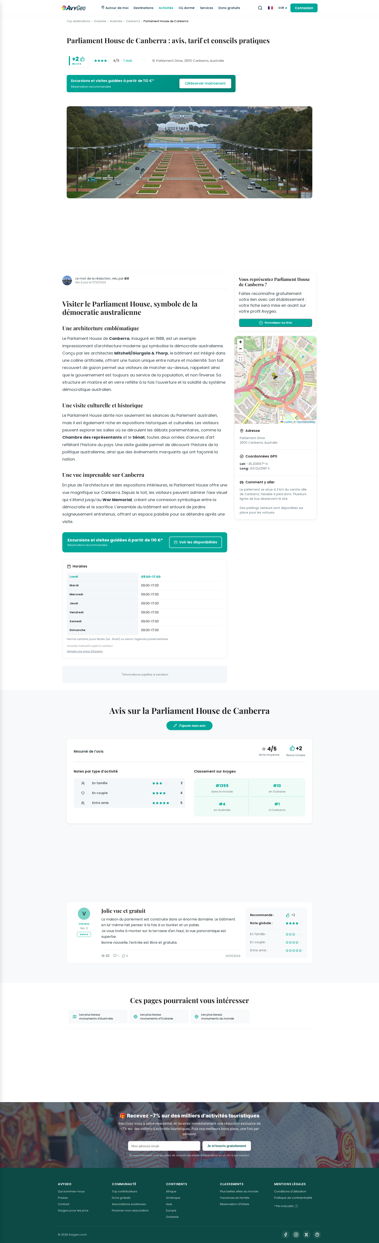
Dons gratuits (229, 8)
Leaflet (287, 422)
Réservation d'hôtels (234, 1204)
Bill (126, 278)
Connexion (304, 8)
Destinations (144, 8)
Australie (116, 21)
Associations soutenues (129, 1204)
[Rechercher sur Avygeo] (260, 8)
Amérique (173, 1198)
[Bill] (67, 280)
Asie (169, 1204)
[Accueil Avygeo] (73, 7)
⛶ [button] (240, 358)
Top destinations (78, 21)
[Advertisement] (189, 234)
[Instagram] (296, 1235)
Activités (166, 8)
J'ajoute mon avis (192, 725)
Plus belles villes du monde (239, 1191)
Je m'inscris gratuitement (226, 1146)
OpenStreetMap (306, 422)
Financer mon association (130, 1210)
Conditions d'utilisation (290, 1191)
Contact (63, 1204)
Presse (63, 1198)
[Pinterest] (317, 1235)
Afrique (171, 1191)
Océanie (100, 21)
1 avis (127, 60)
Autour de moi (116, 8)
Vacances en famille (234, 1198)
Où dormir (187, 8)
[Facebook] (286, 1235)
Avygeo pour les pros (73, 1210)
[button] (275, 376)
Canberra (133, 21)
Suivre (84, 934)
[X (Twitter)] (307, 1235)
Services (206, 8)
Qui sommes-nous (71, 1191)
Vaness (84, 924)
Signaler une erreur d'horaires (85, 651)
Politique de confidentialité (293, 1198)
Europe (171, 1210)
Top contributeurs (124, 1191)
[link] (151, 83)
